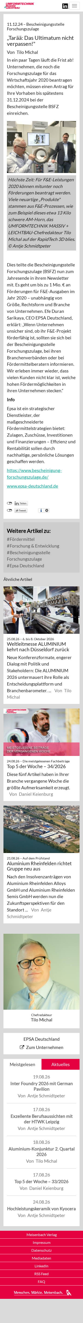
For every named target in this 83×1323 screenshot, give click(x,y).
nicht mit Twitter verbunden (9, 510)
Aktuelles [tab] (60, 1064)
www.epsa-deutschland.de (32, 486)
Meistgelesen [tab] (22, 1064)
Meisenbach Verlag (42, 1234)
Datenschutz (41, 1250)
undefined (9, 503)
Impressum (41, 1242)
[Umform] (18, 5)
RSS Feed (41, 1273)
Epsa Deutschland (26, 565)
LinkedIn (41, 1266)
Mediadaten (41, 1258)
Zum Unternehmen (44, 1047)
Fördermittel (22, 539)
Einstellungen (47, 510)
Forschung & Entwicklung (34, 545)
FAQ (41, 1281)
